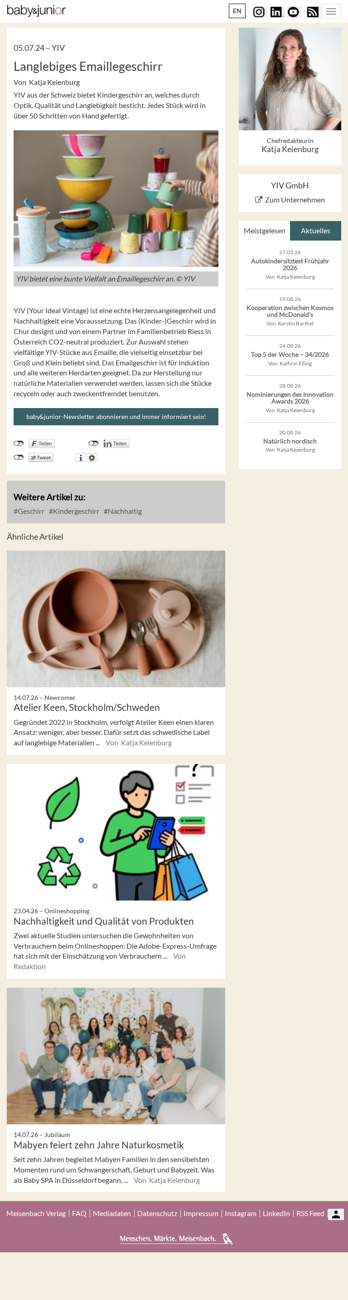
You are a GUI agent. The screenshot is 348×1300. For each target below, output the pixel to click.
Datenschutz (157, 1213)
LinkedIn (276, 1213)
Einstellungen (91, 457)
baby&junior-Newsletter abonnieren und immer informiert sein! (116, 416)
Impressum (201, 1213)
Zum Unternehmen (295, 199)
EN (237, 11)
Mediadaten (112, 1213)
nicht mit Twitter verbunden (19, 457)
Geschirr (30, 511)
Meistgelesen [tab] (264, 230)
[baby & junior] (36, 11)
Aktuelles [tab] (315, 230)
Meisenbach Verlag (36, 1213)
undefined (93, 443)
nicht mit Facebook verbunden (19, 443)
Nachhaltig (124, 511)
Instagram (240, 1213)
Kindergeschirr (75, 511)
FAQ (79, 1213)
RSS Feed (310, 1213)
